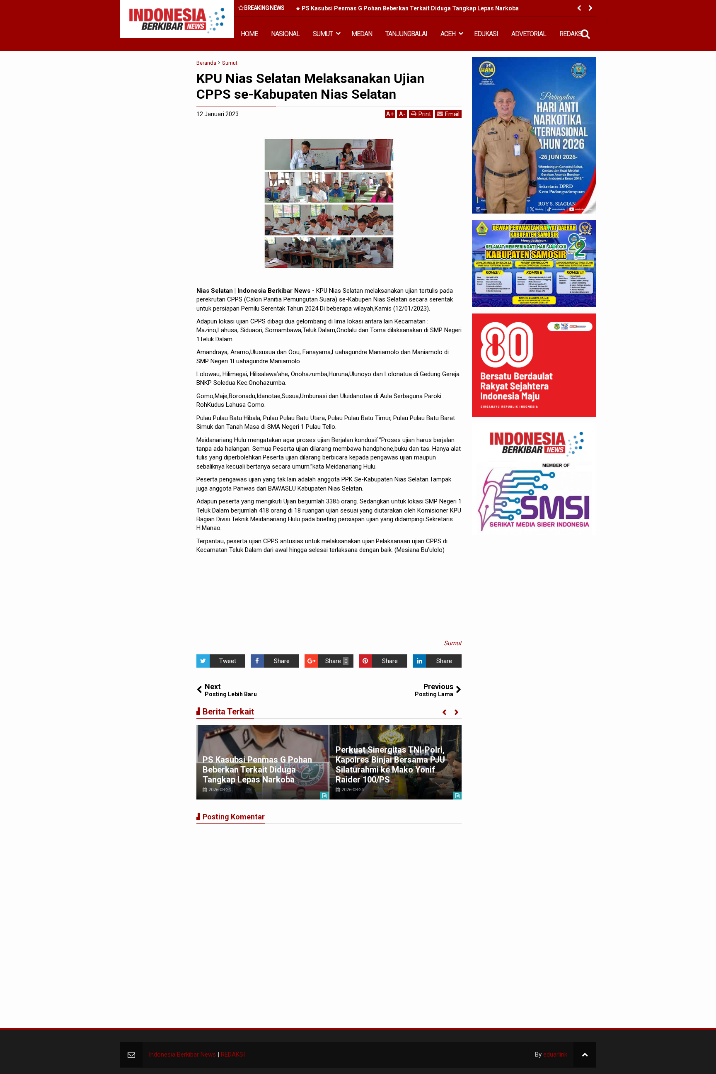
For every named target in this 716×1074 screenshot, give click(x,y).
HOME (249, 34)
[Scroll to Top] (584, 1054)
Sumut (453, 643)
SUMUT (323, 34)
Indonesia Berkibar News (182, 1054)
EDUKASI (486, 34)
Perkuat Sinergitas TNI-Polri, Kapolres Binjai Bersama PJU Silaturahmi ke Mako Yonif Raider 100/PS (390, 765)
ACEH (447, 34)
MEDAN (361, 34)
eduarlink (555, 1054)
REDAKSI (571, 34)
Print (424, 114)
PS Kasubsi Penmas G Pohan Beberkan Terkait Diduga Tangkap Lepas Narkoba (410, 8)
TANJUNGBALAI (406, 34)
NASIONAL (285, 34)
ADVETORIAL (528, 34)
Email (452, 114)
